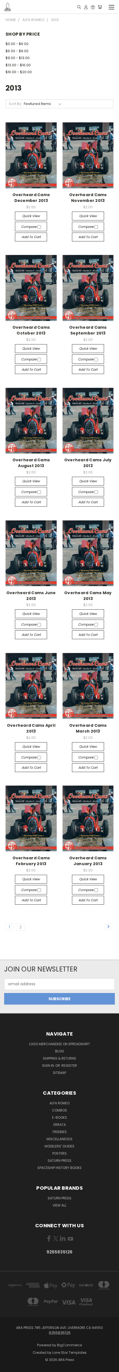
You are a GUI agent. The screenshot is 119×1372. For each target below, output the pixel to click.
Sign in (48, 1065)
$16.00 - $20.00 (19, 72)
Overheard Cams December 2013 (31, 197)
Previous (9, 1366)
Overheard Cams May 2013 (88, 595)
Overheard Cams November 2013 (88, 197)
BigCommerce (69, 1345)
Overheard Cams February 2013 (31, 861)
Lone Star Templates (69, 1352)
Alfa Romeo (59, 1103)
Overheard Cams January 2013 (88, 861)
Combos (59, 1110)
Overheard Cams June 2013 (31, 595)
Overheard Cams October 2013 (31, 330)
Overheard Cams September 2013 (88, 330)
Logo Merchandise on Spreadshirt (59, 1044)
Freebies (60, 1131)
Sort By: (15, 103)
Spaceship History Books (59, 1167)
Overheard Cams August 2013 (31, 462)
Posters (59, 1153)
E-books (59, 1117)
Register (69, 1065)
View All (59, 1205)
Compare (29, 226)
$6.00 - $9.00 (17, 51)
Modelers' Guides (59, 1146)
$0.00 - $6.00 (17, 43)
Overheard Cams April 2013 (31, 728)
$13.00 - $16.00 (18, 65)
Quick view (31, 216)
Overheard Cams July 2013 (88, 462)
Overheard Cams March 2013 (88, 728)
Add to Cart (31, 237)
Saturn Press (59, 1160)
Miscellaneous (59, 1139)
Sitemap (59, 1072)
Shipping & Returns (59, 1058)
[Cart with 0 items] (100, 7)
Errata (59, 1124)
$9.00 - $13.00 (18, 57)
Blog (59, 1051)
